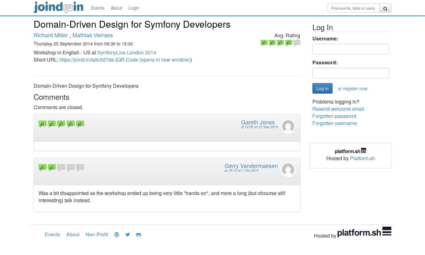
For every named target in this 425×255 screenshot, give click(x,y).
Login (133, 8)
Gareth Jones (258, 122)
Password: (325, 62)
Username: (325, 38)
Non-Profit (97, 234)
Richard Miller (51, 35)
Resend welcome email (338, 108)
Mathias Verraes (92, 35)
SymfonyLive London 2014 (126, 52)
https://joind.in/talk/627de (86, 59)
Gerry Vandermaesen (251, 165)
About (116, 8)
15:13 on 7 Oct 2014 (243, 170)
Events (98, 8)
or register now (352, 88)
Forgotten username (334, 123)
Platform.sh (362, 158)
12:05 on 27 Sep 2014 (261, 126)
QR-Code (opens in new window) (153, 59)
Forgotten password (334, 115)
